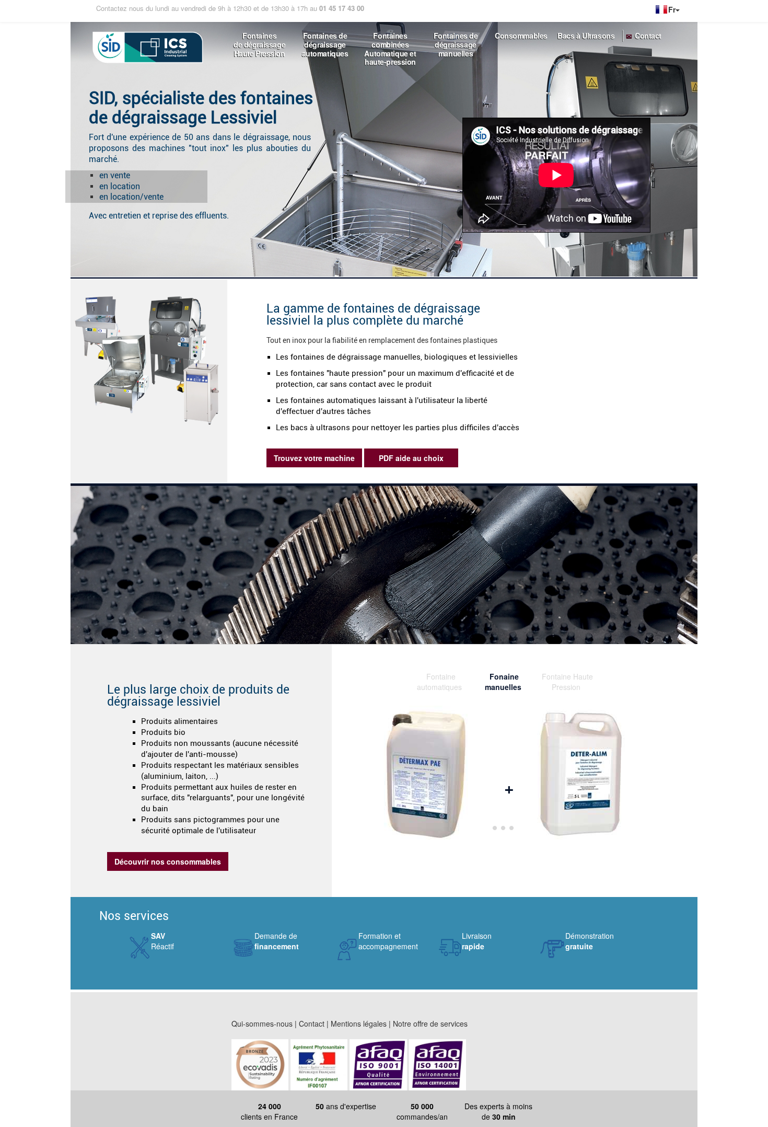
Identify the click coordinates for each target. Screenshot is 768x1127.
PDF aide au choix (411, 458)
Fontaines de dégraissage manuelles (456, 40)
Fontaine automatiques (439, 676)
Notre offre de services (430, 1023)
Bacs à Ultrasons (585, 36)
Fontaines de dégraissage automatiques (325, 40)
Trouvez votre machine (314, 458)
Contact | (314, 1023)
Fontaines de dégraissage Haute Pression (259, 40)
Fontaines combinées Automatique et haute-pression (390, 40)
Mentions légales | (361, 1023)
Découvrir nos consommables (167, 861)
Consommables (521, 36)
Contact (648, 36)
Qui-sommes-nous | (264, 1023)
